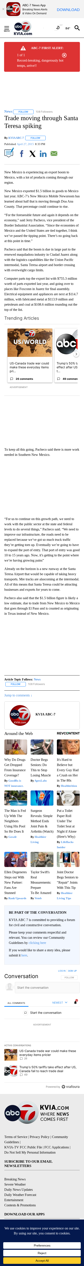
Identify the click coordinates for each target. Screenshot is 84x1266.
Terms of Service (15, 1137)
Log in (62, 970)
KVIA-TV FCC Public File (23, 1147)
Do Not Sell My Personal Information (30, 1152)
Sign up (72, 970)
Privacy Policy (40, 1137)
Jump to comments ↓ (18, 695)
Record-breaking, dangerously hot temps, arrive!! (40, 63)
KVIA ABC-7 (16, 137)
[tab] (16, 1002)
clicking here (37, 943)
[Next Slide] (76, 354)
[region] (42, 1029)
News (37, 679)
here (24, 955)
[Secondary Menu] (10, 28)
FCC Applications (56, 1147)
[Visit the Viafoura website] (70, 1087)
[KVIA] (27, 27)
